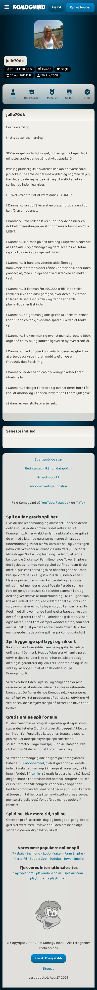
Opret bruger (80, 7)
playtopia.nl (38, 878)
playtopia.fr (58, 878)
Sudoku (55, 858)
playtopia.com (22, 873)
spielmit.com (73, 873)
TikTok (80, 502)
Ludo (47, 853)
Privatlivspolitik (48, 477)
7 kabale (18, 853)
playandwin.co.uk (49, 873)
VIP (78, 799)
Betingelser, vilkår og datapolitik (48, 468)
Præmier (35, 773)
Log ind (56, 7)
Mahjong (33, 853)
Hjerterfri (20, 858)
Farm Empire (73, 853)
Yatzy (57, 853)
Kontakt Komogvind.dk (48, 958)
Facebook (63, 502)
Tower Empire (74, 858)
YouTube (47, 502)
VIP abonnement (31, 763)
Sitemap (48, 968)
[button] (87, 95)
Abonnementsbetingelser (48, 486)
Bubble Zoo (38, 858)
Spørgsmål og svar (48, 459)
